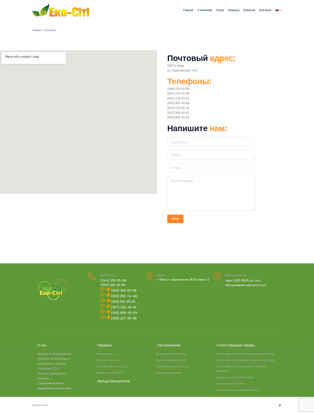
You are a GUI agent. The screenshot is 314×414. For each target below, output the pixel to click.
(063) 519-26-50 (123, 302)
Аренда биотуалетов (113, 381)
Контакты (265, 10)
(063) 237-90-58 (123, 318)
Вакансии (249, 10)
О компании (204, 10)
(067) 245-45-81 (123, 307)
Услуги (220, 10)
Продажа (104, 345)
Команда (233, 10)
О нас (41, 345)
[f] (280, 405)
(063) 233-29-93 (112, 285)
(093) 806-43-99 (124, 313)
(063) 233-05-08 (123, 290)
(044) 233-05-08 (113, 280)
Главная (188, 10)
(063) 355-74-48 (124, 296)
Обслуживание (169, 345)
